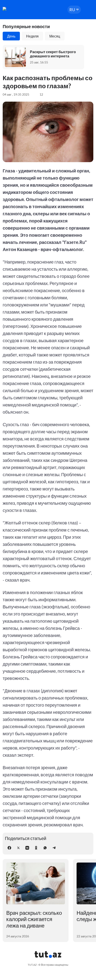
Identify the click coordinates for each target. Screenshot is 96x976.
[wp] (45, 847)
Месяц (54, 36)
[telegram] (54, 847)
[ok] (36, 847)
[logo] (16, 8)
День (11, 36)
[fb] (9, 847)
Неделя (32, 36)
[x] (18, 847)
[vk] (27, 847)
